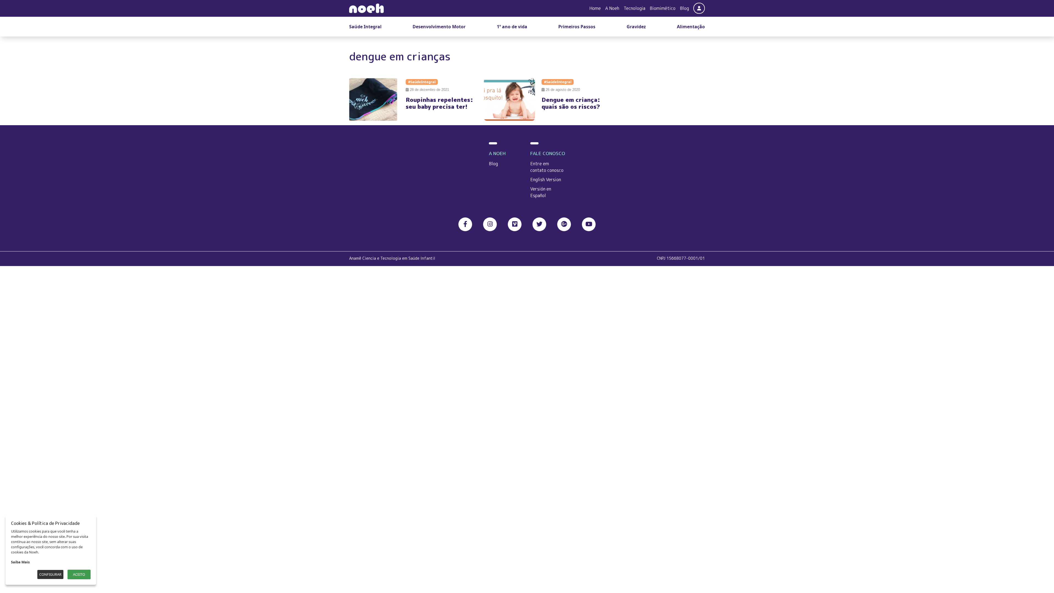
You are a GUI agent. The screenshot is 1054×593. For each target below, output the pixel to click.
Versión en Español (540, 192)
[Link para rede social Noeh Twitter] (539, 224)
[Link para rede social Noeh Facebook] (465, 224)
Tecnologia (634, 8)
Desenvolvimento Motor (439, 27)
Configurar (50, 574)
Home (595, 8)
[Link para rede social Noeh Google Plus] (564, 224)
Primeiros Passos (576, 27)
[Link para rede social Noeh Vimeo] (515, 224)
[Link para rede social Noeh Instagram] (490, 224)
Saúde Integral (365, 27)
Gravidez (636, 27)
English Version (545, 180)
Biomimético (662, 8)
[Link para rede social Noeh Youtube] (589, 224)
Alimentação (691, 27)
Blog (684, 8)
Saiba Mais (20, 562)
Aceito (79, 574)
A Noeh (612, 8)
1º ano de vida (512, 27)
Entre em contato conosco (547, 167)
